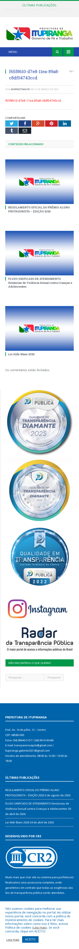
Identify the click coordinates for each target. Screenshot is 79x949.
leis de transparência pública (23, 893)
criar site (30, 877)
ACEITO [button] (30, 939)
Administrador (20, 89)
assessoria (34, 882)
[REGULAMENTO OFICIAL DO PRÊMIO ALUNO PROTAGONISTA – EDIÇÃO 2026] (39, 181)
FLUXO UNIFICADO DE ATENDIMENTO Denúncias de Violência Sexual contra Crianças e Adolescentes (40, 10)
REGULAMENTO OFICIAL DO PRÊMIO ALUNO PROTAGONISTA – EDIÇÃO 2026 (39, 209)
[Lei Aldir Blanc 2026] (39, 328)
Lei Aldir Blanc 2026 (21, 354)
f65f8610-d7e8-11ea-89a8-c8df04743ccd (33, 101)
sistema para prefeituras (57, 877)
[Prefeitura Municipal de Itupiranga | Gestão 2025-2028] (39, 32)
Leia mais (39, 927)
